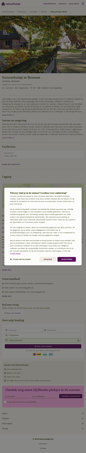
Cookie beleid (15, 253)
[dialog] (43, 226)
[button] (20, 259)
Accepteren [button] (66, 259)
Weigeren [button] (48, 259)
